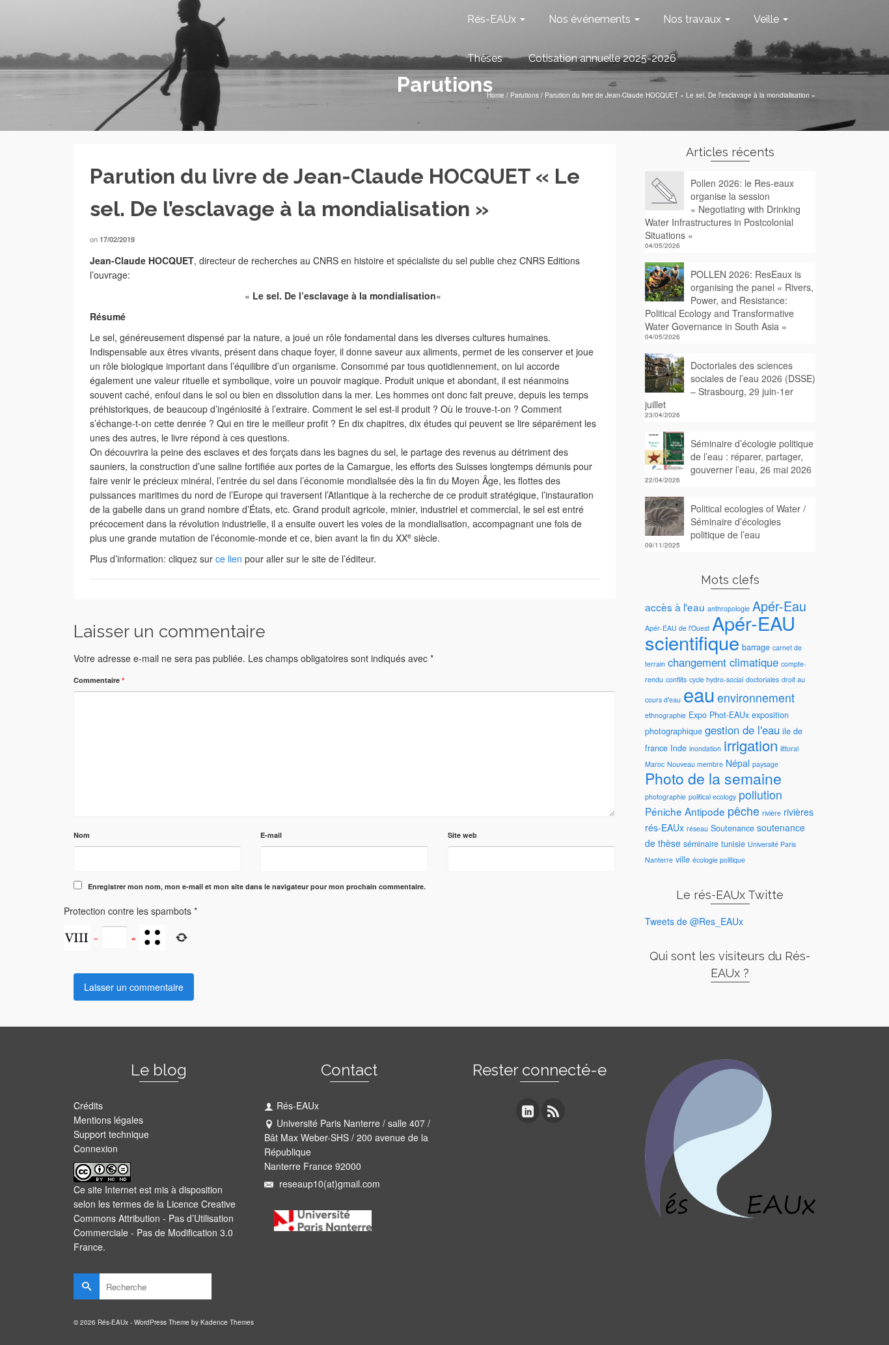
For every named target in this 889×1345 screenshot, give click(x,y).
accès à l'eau (675, 607)
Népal (738, 763)
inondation (705, 748)
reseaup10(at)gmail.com (328, 1183)
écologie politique (718, 860)
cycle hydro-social (716, 679)
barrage (756, 647)
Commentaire (99, 680)
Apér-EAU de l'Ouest (677, 628)
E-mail (271, 835)
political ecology (712, 796)
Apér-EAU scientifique (720, 632)
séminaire (700, 844)
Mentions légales (108, 1119)
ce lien (228, 558)
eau (699, 694)
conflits (676, 679)
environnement (756, 697)
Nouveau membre (695, 764)
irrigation (751, 745)
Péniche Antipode (685, 811)
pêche (743, 811)
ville (683, 859)
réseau (697, 828)
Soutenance (732, 828)
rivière (771, 813)
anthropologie (728, 608)
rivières (799, 811)
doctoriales (762, 679)
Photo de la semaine (713, 778)
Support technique (111, 1134)
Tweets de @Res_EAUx (694, 921)
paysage (765, 764)
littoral (789, 748)
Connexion (96, 1148)
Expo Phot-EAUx (719, 715)
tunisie (733, 844)
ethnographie (665, 715)
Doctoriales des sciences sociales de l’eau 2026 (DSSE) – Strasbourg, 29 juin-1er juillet (730, 385)
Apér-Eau (779, 605)
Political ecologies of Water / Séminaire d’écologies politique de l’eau (748, 521)
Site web (462, 835)
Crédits (88, 1105)
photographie (665, 796)
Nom (82, 835)
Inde (678, 748)
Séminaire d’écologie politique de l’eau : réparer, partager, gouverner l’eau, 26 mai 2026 (752, 456)
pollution (760, 794)
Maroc (654, 764)
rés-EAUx (664, 827)
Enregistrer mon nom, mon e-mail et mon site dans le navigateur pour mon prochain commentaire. (257, 886)
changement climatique (723, 662)
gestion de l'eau (742, 730)
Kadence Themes (227, 1322)
